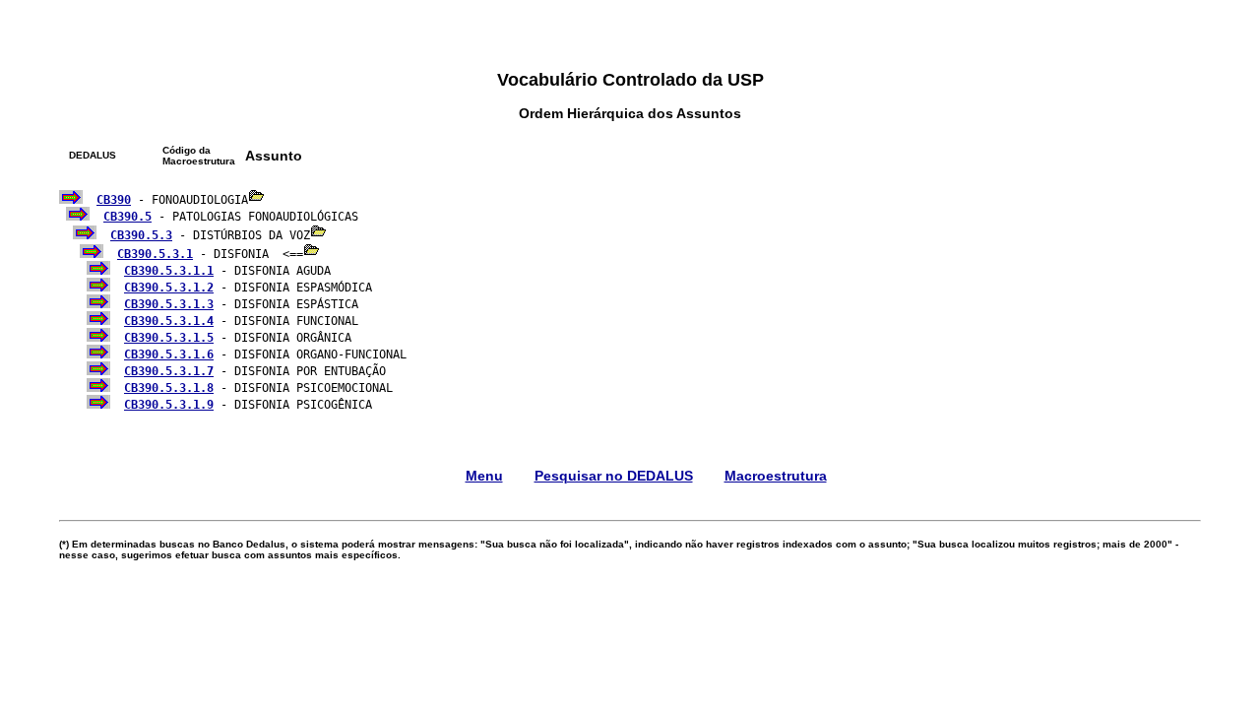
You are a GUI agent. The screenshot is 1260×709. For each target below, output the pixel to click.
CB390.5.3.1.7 (169, 371)
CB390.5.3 (141, 235)
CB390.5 (127, 217)
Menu (484, 475)
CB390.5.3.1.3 (169, 304)
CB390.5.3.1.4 (169, 321)
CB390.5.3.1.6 (169, 354)
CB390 (113, 200)
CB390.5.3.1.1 (169, 271)
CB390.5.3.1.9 (169, 405)
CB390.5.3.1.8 (169, 388)
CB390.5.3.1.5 (169, 338)
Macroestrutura (775, 475)
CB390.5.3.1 (155, 254)
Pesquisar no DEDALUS (614, 475)
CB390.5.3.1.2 (169, 287)
